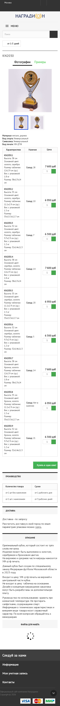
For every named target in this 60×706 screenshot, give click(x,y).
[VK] (49, 3)
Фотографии (22, 62)
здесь (38, 526)
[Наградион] (30, 17)
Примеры (40, 62)
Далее (46, 122)
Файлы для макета (30, 624)
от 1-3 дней (13, 43)
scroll (53, 693)
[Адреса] (44, 3)
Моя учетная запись (15, 673)
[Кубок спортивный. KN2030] (21, 123)
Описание (30, 537)
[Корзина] (55, 2)
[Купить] (53, 171)
